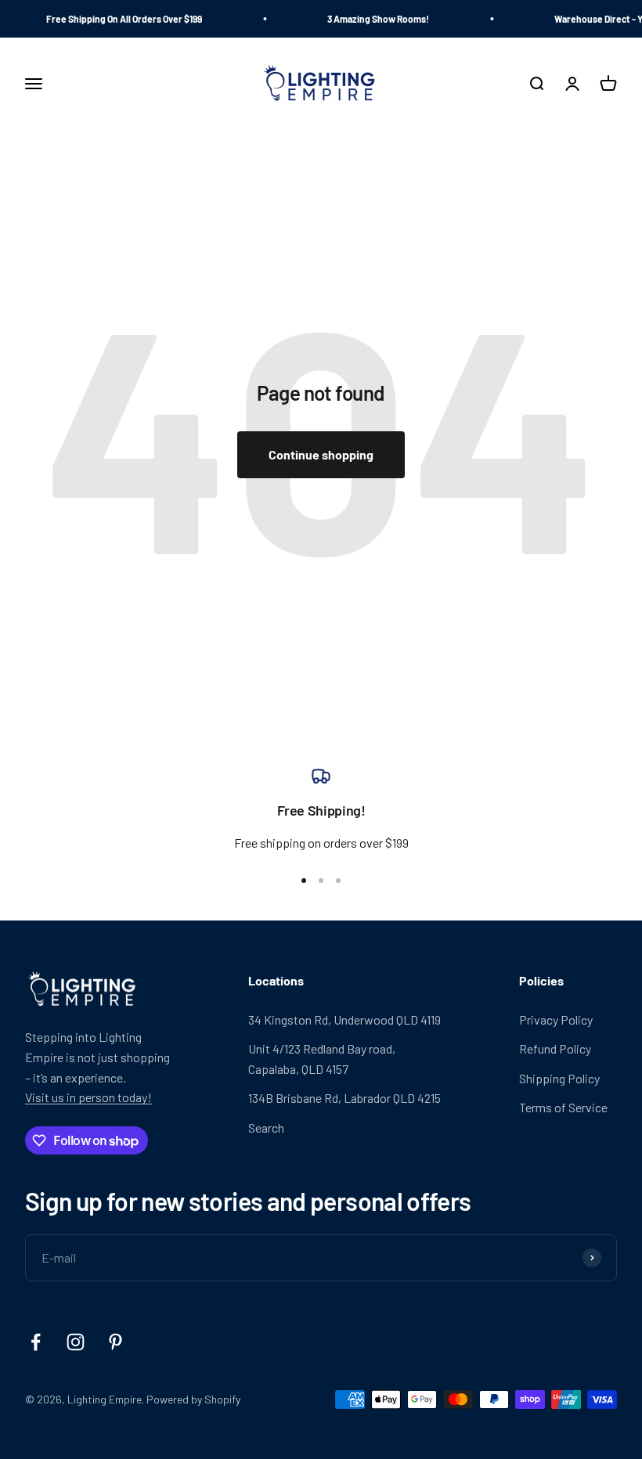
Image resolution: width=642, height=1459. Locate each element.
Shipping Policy (559, 1078)
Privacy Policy (556, 1019)
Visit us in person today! (88, 1097)
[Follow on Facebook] (35, 1342)
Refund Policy (555, 1048)
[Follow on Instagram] (75, 1342)
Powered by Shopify (193, 1399)
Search (266, 1127)
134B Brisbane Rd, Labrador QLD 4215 (344, 1097)
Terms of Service (563, 1107)
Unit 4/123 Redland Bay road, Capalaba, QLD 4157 (321, 1058)
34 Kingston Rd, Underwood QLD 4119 (344, 1019)
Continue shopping (321, 454)
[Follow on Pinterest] (115, 1342)
